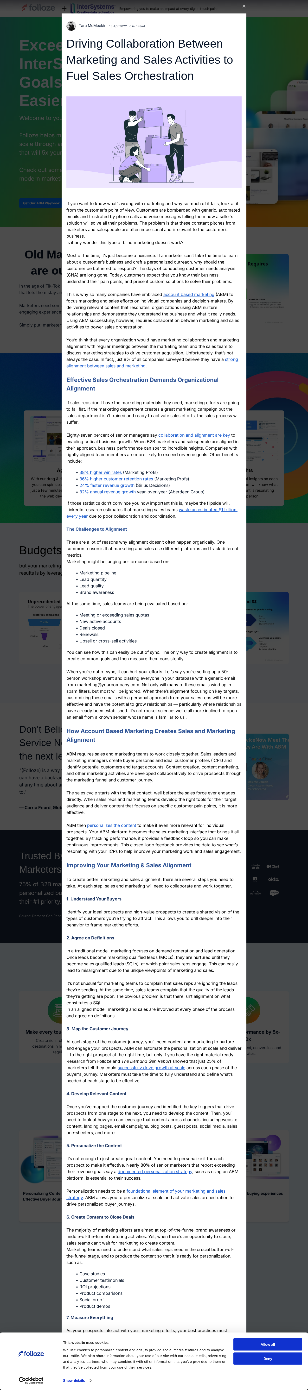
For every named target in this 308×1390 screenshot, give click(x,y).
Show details (74, 1380)
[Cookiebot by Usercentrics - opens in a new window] (31, 1380)
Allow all (268, 1344)
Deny (267, 1358)
